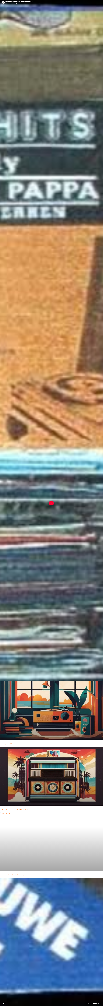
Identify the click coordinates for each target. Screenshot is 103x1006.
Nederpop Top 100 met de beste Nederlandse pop (15, 744)
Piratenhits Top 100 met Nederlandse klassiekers (15, 809)
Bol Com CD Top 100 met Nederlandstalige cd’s (14, 875)
